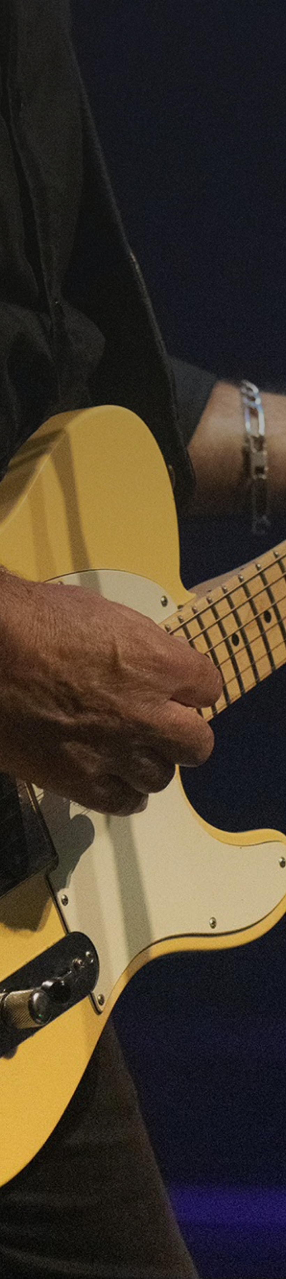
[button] (265, 12)
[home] (137, 12)
